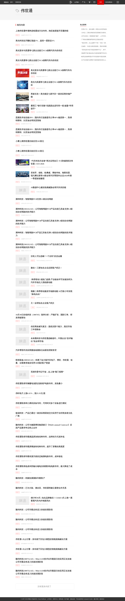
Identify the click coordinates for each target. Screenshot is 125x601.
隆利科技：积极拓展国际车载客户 (30, 478)
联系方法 (55, 599)
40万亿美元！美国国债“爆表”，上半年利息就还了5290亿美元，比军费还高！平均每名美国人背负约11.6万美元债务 (95, 36)
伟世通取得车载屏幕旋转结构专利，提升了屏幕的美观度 (40, 446)
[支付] (89, 2)
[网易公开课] (77, 2)
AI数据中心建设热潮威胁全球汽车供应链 (48, 187)
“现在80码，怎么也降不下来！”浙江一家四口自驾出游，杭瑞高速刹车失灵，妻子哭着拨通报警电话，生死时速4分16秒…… (95, 43)
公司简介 (49, 599)
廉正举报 (96, 599)
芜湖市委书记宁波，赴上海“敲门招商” (47, 372)
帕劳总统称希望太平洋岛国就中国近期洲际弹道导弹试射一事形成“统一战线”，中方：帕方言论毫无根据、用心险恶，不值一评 (95, 56)
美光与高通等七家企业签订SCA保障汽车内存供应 (37, 60)
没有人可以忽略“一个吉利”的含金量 (46, 256)
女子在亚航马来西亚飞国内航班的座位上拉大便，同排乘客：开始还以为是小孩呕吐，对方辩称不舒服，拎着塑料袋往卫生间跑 (95, 60)
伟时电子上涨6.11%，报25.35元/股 (30, 393)
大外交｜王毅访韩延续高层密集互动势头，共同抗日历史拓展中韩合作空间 (95, 32)
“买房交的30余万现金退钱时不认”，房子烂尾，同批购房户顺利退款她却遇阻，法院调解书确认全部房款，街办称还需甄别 (95, 49)
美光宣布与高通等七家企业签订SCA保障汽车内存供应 (39, 50)
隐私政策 (72, 599)
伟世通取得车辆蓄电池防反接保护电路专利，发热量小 (39, 383)
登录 (101, 2)
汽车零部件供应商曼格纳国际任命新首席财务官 (36, 350)
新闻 (33, 307)
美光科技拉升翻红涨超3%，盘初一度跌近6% (35, 41)
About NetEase (42, 599)
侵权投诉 (102, 599)
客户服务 (66, 599)
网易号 (17, 35)
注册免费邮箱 (108, 2)
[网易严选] (83, 2)
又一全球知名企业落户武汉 (42, 303)
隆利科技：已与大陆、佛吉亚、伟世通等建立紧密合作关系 (41, 488)
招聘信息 (61, 599)
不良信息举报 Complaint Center (84, 599)
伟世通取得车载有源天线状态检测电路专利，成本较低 (39, 456)
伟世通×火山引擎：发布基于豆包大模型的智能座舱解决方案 (41, 539)
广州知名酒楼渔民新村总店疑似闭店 (92, 39)
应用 (11, 2)
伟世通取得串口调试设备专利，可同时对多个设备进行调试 (41, 403)
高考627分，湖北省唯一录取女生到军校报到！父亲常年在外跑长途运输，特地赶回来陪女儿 (95, 29)
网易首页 (6, 2)
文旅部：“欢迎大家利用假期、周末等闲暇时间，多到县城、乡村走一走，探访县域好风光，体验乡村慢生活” (95, 46)
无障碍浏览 (18, 2)
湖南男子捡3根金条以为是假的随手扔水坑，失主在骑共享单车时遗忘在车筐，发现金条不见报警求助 (95, 53)
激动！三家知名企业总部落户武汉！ (46, 268)
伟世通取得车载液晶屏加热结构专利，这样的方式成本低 (40, 437)
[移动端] (71, 2)
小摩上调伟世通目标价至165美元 (30, 141)
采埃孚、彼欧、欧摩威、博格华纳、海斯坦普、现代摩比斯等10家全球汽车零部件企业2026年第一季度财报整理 (51, 176)
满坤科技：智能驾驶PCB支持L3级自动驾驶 (34, 199)
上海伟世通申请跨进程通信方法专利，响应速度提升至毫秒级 (42, 31)
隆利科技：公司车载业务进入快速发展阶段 (34, 510)
